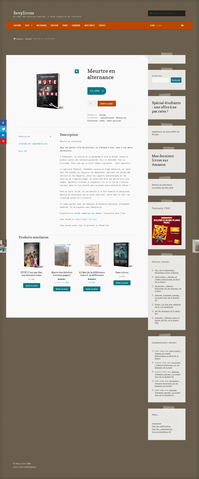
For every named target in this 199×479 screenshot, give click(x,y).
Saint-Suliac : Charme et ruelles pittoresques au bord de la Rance (167, 279)
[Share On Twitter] (3, 129)
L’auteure (17, 25)
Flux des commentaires (162, 429)
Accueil (19, 39)
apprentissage (107, 117)
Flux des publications (161, 426)
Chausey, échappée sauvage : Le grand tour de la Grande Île (167, 298)
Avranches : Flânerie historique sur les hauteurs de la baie (168, 289)
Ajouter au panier (106, 103)
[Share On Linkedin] (3, 135)
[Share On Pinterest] (3, 141)
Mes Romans (42, 25)
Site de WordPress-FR (161, 432)
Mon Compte (89, 25)
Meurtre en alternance (162, 184)
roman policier (114, 120)
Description (24, 136)
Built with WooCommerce (25, 467)
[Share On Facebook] (3, 123)
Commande (76, 25)
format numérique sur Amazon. (89, 213)
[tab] (36, 136)
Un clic (93, 219)
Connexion (156, 423)
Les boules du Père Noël (162, 187)
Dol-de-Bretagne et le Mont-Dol (167, 312)
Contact (102, 25)
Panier (65, 25)
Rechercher (157, 76)
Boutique (54, 25)
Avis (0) (23, 151)
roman (102, 120)
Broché (28, 39)
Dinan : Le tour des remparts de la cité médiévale (168, 305)
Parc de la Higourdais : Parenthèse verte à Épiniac (167, 271)
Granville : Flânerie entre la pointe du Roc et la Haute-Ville (167, 320)
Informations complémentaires (33, 144)
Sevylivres (24, 12)
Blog (27, 25)
